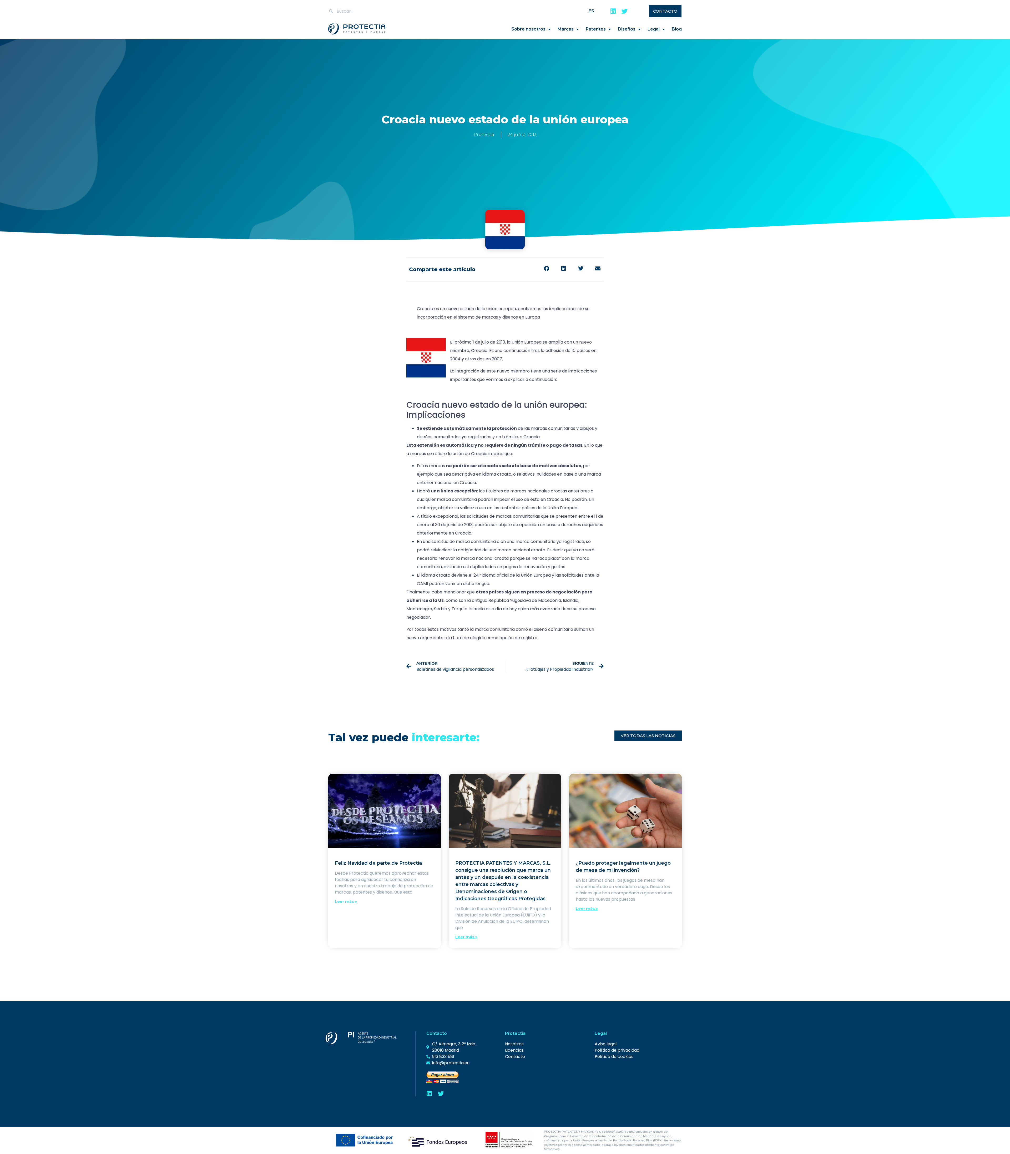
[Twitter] (625, 11)
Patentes (596, 29)
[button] (546, 269)
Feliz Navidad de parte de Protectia (378, 863)
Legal (654, 29)
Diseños (626, 29)
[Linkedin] (613, 11)
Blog (677, 29)
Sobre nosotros (528, 29)
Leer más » (346, 901)
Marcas (566, 29)
